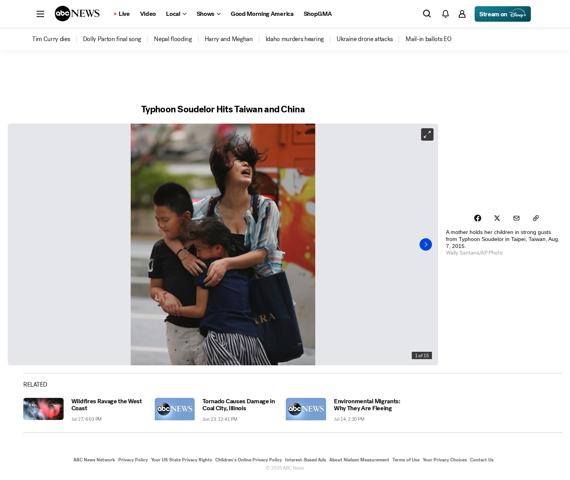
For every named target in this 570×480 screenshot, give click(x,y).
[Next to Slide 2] (426, 244)
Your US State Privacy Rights (181, 460)
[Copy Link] (536, 218)
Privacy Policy (133, 460)
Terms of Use (406, 460)
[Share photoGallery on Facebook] (477, 218)
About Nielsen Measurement (359, 460)
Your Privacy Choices (445, 460)
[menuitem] (51, 39)
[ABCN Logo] (77, 13)
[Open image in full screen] (427, 134)
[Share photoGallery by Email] (516, 218)
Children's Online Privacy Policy (248, 460)
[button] (40, 14)
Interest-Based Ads (305, 460)
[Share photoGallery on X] (497, 218)
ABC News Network (94, 460)
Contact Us (482, 460)
